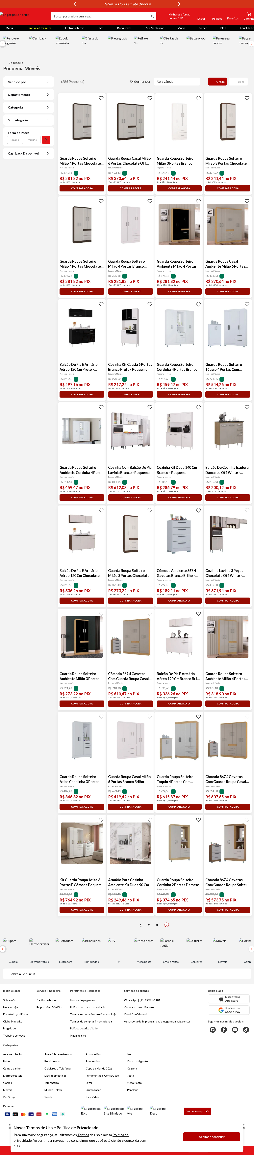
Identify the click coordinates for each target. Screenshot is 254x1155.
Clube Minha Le (12, 1021)
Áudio (182, 28)
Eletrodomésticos (55, 1075)
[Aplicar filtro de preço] (46, 140)
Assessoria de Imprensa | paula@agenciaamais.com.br (157, 1021)
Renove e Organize (39, 28)
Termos (83, 1135)
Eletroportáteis (74, 28)
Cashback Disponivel (23, 153)
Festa (130, 1075)
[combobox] (99, 16)
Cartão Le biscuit (47, 1000)
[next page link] (166, 925)
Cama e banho (12, 1068)
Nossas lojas (10, 1007)
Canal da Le (247, 28)
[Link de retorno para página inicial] (24, 16)
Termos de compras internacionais (91, 1021)
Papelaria (132, 1090)
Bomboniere (52, 1061)
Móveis (7, 1090)
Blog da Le (9, 1028)
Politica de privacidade (84, 1028)
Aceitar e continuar (212, 1137)
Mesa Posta (134, 1082)
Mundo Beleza (53, 1090)
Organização (93, 1090)
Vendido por (17, 82)
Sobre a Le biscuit (23, 974)
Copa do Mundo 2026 (99, 1068)
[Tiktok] (246, 1029)
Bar (129, 1054)
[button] (175, 16)
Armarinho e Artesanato (59, 1054)
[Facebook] (224, 1029)
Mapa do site (78, 1035)
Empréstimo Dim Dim (49, 1007)
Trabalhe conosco (14, 1035)
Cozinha (132, 1068)
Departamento (19, 94)
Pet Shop (9, 1097)
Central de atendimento (139, 1007)
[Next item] (179, 4)
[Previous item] (74, 4)
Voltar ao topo (195, 1111)
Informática (51, 1082)
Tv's (100, 28)
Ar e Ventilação (154, 28)
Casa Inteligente (137, 1061)
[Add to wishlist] (101, 98)
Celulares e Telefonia (57, 1068)
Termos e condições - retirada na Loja (93, 1014)
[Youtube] (235, 1029)
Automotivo (93, 1054)
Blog (223, 28)
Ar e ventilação (12, 1054)
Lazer (89, 1082)
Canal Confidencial (135, 1014)
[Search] (152, 16)
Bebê (6, 1061)
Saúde (48, 1097)
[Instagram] (212, 1029)
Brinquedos (124, 28)
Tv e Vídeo (92, 1097)
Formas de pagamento (83, 1000)
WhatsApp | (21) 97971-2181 (142, 1000)
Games (7, 1082)
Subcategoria (18, 120)
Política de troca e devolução (88, 1007)
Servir (203, 28)
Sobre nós (9, 1000)
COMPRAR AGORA (82, 188)
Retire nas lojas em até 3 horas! (127, 4)
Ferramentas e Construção (102, 1075)
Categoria (15, 107)
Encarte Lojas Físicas (16, 1014)
